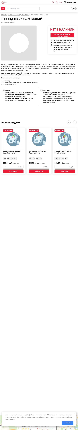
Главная (4, 15)
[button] (69, 122)
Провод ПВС (25, 15)
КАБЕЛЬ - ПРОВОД (14, 15)
